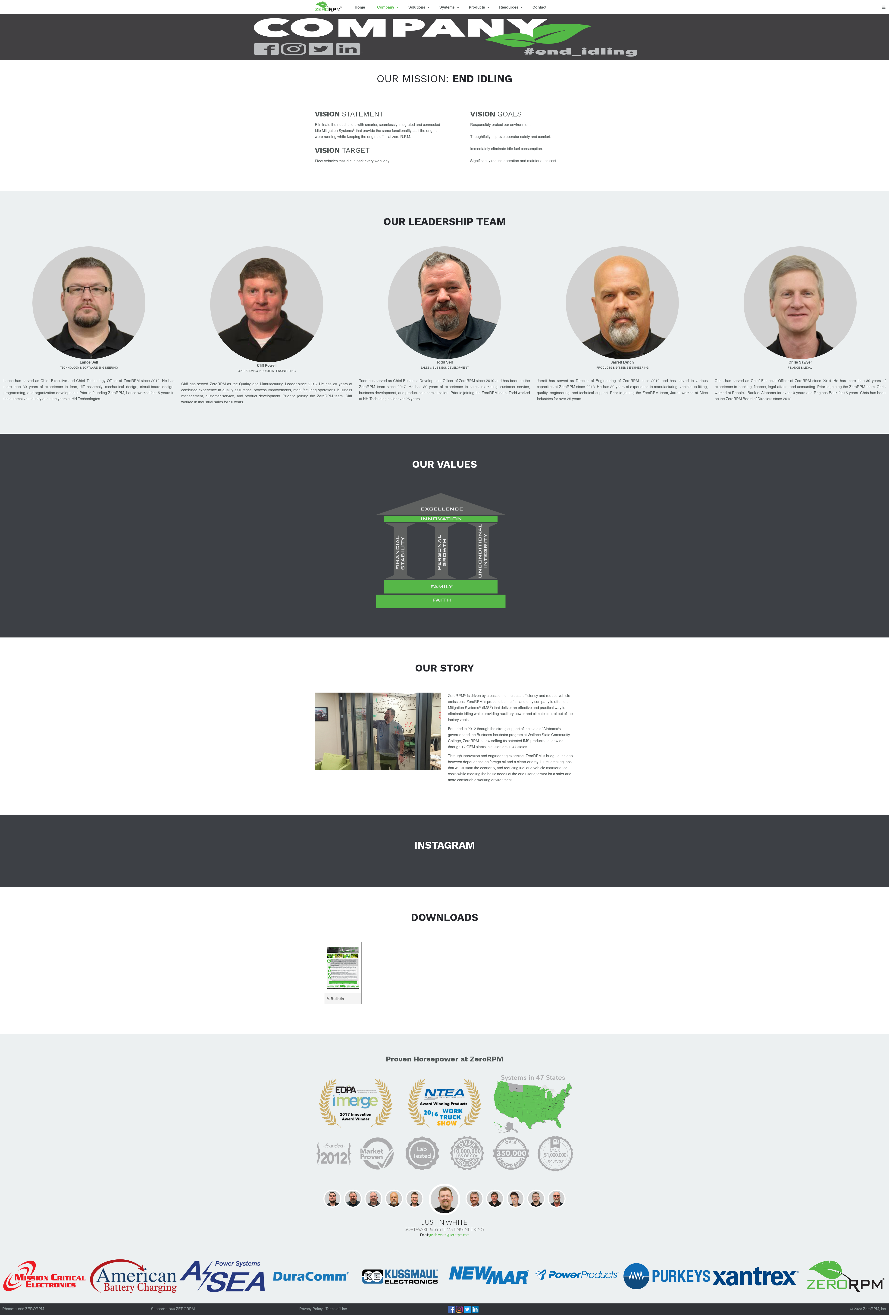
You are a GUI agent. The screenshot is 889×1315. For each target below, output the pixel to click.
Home (360, 7)
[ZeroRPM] (328, 7)
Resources (509, 7)
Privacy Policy (311, 1308)
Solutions (417, 7)
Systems (447, 7)
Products (477, 7)
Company (386, 7)
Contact (539, 7)
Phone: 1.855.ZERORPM (23, 1308)
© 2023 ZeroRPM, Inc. (868, 1308)
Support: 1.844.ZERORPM (173, 1308)
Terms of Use (336, 1308)
